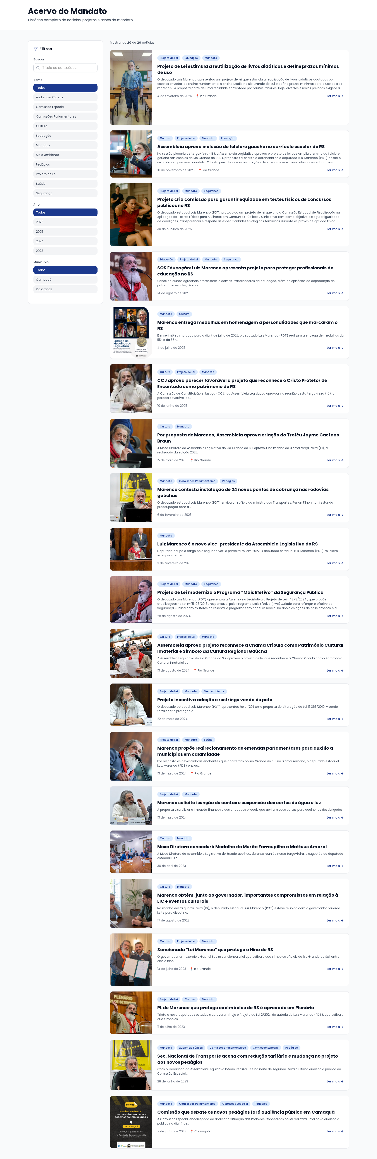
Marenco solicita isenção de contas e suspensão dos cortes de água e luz (239, 803)
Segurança (44, 193)
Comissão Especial (50, 107)
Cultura (41, 126)
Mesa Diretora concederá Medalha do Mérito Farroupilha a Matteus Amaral (242, 847)
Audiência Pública (49, 97)
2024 (40, 241)
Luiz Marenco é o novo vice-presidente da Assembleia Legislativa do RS (237, 544)
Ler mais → (335, 96)
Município (41, 262)
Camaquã (43, 279)
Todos (40, 87)
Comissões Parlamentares (56, 116)
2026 (39, 222)
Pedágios (43, 164)
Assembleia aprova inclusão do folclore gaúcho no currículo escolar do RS (241, 147)
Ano (36, 204)
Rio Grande (44, 289)
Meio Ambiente (47, 155)
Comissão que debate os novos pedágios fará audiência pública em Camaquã (246, 1112)
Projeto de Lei (46, 174)
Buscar (39, 59)
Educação (43, 135)
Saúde (41, 183)
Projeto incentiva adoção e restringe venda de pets (214, 700)
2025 (39, 231)
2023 (39, 251)
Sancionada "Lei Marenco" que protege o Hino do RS (215, 950)
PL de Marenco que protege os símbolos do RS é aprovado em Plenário (235, 1008)
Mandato (43, 145)
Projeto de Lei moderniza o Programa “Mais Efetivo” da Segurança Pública (240, 592)
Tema (38, 80)
